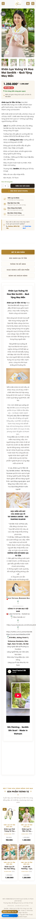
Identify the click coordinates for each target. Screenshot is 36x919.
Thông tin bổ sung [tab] (18, 264)
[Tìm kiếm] (32, 3)
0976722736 (11, 905)
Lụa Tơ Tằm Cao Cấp (23, 157)
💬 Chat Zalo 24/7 (27, 227)
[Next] (31, 33)
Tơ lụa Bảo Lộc (12, 437)
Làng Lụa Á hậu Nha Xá (16, 662)
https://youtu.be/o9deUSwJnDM (18, 634)
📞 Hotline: (12, 227)
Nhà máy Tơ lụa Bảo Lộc (16, 657)
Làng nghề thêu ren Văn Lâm (18, 652)
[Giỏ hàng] (28, 3)
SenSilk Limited (14, 470)
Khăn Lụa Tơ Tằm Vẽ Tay (11, 102)
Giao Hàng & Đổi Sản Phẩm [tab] (18, 270)
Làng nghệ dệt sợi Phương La (18, 646)
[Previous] (4, 33)
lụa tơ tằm (22, 537)
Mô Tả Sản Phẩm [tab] (18, 252)
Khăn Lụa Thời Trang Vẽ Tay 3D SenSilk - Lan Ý (9, 832)
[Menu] (3, 3)
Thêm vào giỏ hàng (22, 186)
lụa (15, 577)
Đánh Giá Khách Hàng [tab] (18, 275)
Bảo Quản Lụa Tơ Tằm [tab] (18, 258)
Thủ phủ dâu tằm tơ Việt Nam (18, 415)
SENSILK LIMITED (17, 516)
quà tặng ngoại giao (18, 481)
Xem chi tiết (9, 820)
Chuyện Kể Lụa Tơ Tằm (21, 905)
